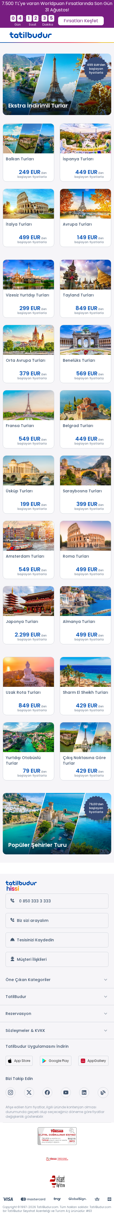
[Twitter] (29, 1092)
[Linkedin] (84, 1092)
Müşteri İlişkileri (31, 959)
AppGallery (96, 1060)
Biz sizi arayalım (32, 920)
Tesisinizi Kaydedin (35, 940)
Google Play (59, 1060)
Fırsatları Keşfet (81, 21)
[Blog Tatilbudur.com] (103, 1092)
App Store (22, 1060)
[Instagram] (10, 1092)
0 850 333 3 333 (35, 901)
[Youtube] (66, 1092)
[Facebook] (47, 1092)
